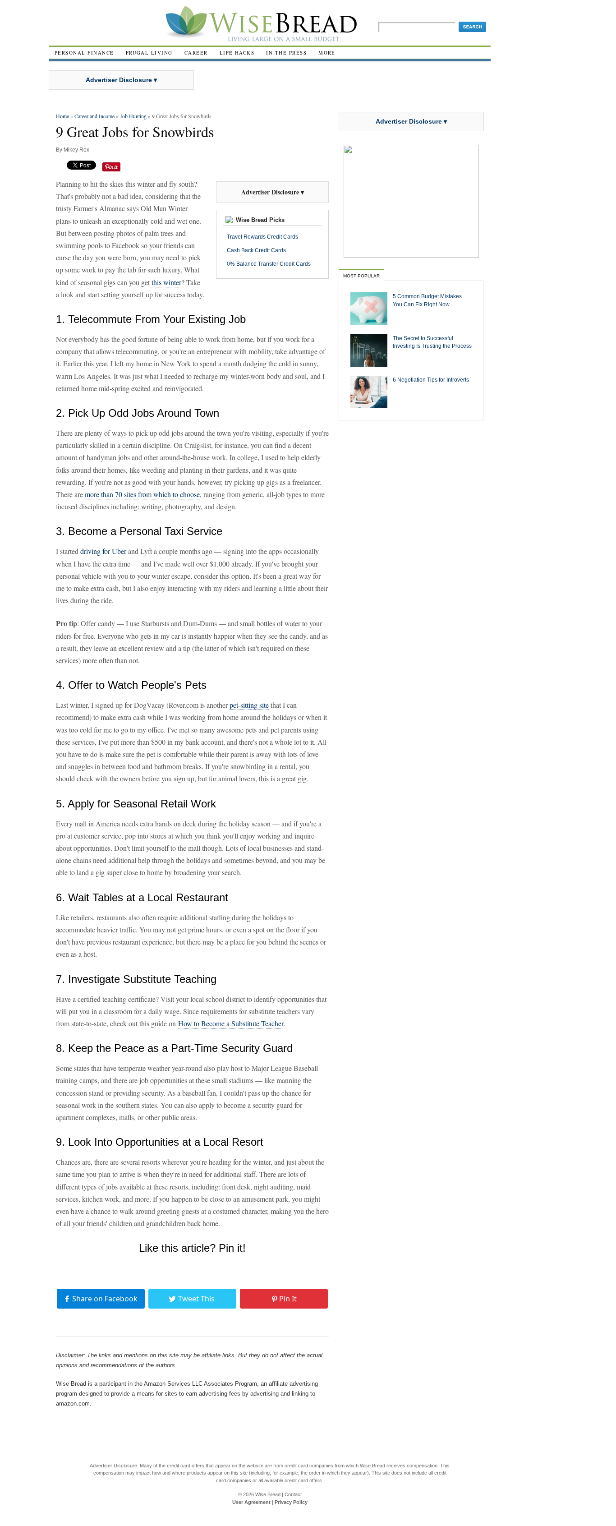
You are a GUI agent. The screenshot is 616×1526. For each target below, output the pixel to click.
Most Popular (361, 275)
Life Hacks (237, 52)
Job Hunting (133, 116)
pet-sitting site (249, 705)
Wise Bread (267, 1494)
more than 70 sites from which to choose (141, 494)
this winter (166, 282)
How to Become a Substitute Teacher (230, 1023)
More (327, 52)
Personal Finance (84, 52)
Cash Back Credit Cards (256, 250)
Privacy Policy (291, 1502)
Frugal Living (149, 52)
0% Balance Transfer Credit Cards (269, 264)
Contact (293, 1494)
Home (62, 116)
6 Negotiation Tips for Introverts (431, 380)
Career (196, 52)
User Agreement (251, 1502)
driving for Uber (103, 551)
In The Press (286, 52)
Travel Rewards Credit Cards (262, 237)
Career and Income (94, 116)
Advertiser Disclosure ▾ (121, 79)
